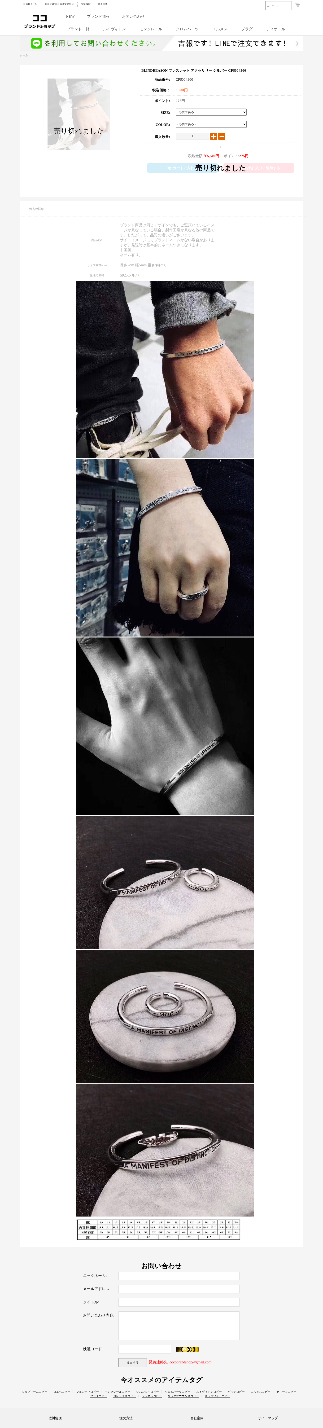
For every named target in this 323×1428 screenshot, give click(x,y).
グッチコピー (236, 1391)
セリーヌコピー (286, 1391)
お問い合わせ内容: (98, 1315)
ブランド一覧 (78, 29)
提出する (133, 1362)
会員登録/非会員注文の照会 (59, 4)
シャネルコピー (152, 1396)
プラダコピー (98, 1396)
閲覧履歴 (86, 4)
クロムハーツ (187, 29)
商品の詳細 (36, 209)
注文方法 (126, 1418)
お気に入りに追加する (262, 168)
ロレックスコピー (124, 1396)
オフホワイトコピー (217, 1396)
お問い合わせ (133, 16)
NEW (70, 16)
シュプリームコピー (34, 1391)
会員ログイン (30, 4)
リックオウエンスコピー (183, 1396)
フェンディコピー (87, 1391)
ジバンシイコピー (147, 1391)
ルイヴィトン (114, 29)
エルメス (219, 29)
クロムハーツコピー (177, 1391)
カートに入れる (185, 168)
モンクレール (151, 29)
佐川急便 (102, 4)
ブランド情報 (98, 16)
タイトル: (91, 1302)
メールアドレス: (96, 1289)
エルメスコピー (261, 1391)
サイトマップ (268, 1418)
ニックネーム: (95, 1276)
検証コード (92, 1349)
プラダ (247, 29)
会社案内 (197, 1418)
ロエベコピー (61, 1391)
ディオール (275, 29)
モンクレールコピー (117, 1391)
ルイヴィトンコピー (209, 1391)
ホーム (24, 55)
